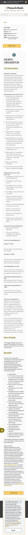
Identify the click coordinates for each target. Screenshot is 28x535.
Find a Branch (26, 2)
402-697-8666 (8, 466)
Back (5, 22)
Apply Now (13, 493)
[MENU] (2, 2)
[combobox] (12, 14)
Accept (13, 530)
